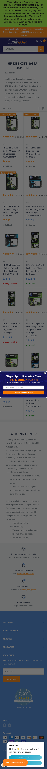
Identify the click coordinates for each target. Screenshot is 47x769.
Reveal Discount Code (24, 392)
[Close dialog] (45, 373)
